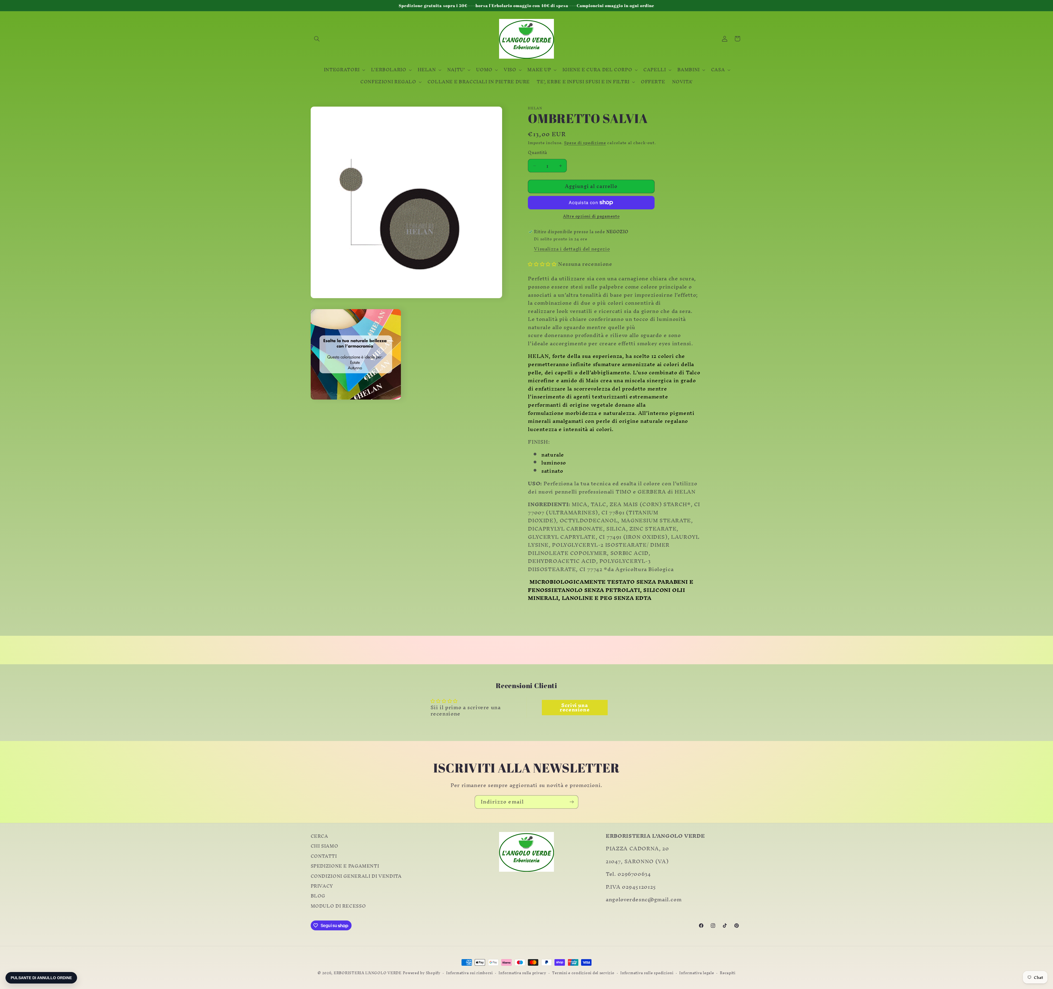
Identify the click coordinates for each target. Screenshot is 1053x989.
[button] (317, 38)
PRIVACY (322, 886)
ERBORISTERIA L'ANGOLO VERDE (367, 973)
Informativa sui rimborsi (469, 973)
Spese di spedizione (585, 142)
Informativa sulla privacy (522, 973)
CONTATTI (324, 856)
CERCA (319, 837)
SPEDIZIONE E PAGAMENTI (345, 866)
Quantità (537, 152)
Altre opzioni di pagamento (591, 216)
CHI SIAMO (324, 846)
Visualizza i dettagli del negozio (572, 249)
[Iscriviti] (571, 802)
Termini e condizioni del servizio (583, 973)
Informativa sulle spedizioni (646, 973)
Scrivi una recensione (575, 707)
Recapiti (727, 973)
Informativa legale (696, 973)
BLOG (318, 896)
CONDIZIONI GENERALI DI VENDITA (356, 876)
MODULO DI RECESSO (338, 906)
